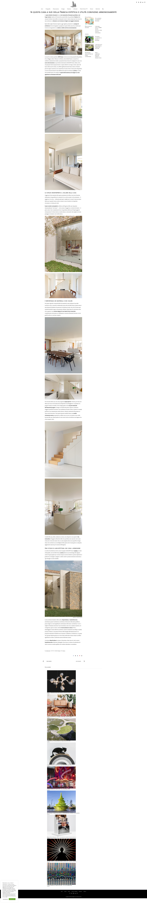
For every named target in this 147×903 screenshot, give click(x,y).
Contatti (65, 891)
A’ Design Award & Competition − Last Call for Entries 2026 (59, 764)
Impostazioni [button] (5, 899)
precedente (49, 661)
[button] (102, 9)
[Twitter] (71, 893)
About (62, 891)
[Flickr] (75, 893)
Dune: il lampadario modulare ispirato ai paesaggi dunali (98, 55)
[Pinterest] (77, 893)
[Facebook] (69, 893)
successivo (78, 661)
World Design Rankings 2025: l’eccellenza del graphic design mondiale (61, 837)
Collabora (84, 891)
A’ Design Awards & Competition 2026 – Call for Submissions (59, 885)
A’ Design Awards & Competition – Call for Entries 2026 (58, 789)
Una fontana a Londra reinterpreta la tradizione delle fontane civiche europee (63, 813)
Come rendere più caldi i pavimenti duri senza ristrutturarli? (59, 716)
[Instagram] (73, 893)
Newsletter (80, 891)
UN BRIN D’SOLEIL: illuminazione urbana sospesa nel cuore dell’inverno (61, 861)
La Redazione (48, 650)
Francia (64, 650)
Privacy (69, 891)
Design (59, 650)
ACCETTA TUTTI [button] (12, 899)
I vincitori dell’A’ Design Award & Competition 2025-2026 (58, 740)
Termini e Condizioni (74, 891)
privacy (4, 891)
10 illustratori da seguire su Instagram (98, 19)
